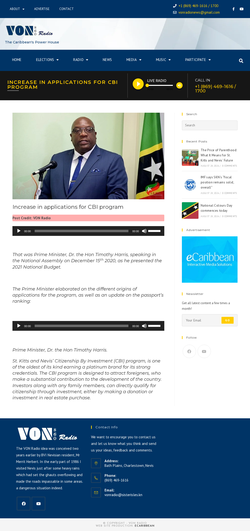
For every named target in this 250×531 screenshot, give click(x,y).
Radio (78, 59)
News (107, 59)
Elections (45, 59)
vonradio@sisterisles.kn (123, 494)
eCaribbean (145, 526)
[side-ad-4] (210, 259)
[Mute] (144, 231)
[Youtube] (241, 9)
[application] (88, 231)
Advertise (42, 9)
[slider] (155, 230)
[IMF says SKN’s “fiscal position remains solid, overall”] (190, 185)
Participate (195, 59)
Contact (66, 9)
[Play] (18, 231)
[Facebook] (233, 9)
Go (227, 320)
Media (131, 59)
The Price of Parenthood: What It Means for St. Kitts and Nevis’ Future (219, 155)
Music (161, 59)
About (15, 9)
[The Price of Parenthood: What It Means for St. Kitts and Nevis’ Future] (190, 157)
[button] (241, 61)
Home (16, 59)
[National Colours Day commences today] (190, 210)
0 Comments (229, 165)
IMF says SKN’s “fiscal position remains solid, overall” (217, 182)
